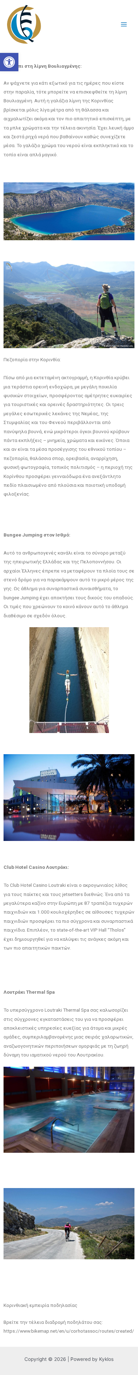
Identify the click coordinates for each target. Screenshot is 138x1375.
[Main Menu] (124, 24)
